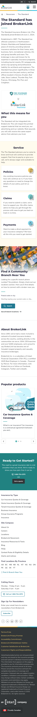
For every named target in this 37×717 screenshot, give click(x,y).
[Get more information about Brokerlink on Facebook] (3, 621)
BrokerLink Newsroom (10, 538)
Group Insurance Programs (12, 514)
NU (30, 565)
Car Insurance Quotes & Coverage (14, 500)
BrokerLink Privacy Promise (12, 636)
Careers (4, 531)
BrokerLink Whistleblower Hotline (14, 643)
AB (2, 565)
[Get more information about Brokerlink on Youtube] (12, 621)
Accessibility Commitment (11, 639)
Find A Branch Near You (12, 572)
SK (10, 568)
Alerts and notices (8, 556)
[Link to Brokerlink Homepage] (2, 14)
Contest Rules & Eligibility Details (15, 552)
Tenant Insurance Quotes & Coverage (16, 507)
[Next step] (33, 441)
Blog (3, 545)
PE (2, 568)
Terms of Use (6, 632)
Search (9, 306)
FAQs (3, 549)
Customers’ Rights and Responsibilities (16, 650)
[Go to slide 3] (20, 441)
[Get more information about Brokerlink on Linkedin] (7, 621)
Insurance (5, 518)
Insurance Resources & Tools (13, 542)
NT (22, 565)
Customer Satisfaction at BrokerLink (15, 646)
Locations (5, 534)
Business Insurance (9, 510)
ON (34, 565)
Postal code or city (8, 295)
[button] (23, 2)
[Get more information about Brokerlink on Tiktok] (21, 621)
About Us (5, 527)
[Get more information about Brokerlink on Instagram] (16, 621)
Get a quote (27, 456)
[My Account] (28, 7)
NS (26, 565)
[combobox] (18, 299)
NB (14, 565)
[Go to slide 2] (18, 441)
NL (18, 565)
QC (6, 568)
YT (14, 568)
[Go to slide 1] (16, 441)
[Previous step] (3, 441)
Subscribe (6, 613)
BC (6, 565)
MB (10, 565)
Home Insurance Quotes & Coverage (15, 503)
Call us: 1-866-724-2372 (14, 594)
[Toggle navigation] (34, 6)
